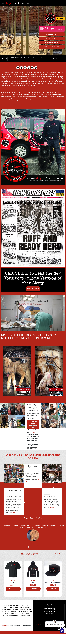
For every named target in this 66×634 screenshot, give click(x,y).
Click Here (30, 101)
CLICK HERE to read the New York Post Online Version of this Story (33, 278)
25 (33, 425)
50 (35, 425)
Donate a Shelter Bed (52, 46)
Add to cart (53, 588)
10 (30, 425)
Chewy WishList (52, 38)
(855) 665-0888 (50, 613)
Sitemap (16, 627)
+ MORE (58, 554)
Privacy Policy (5, 625)
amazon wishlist (51, 34)
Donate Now (33, 289)
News (4, 59)
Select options (13, 589)
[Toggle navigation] (63, 2)
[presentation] (28, 547)
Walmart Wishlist (52, 42)
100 (33, 427)
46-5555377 (32, 448)
